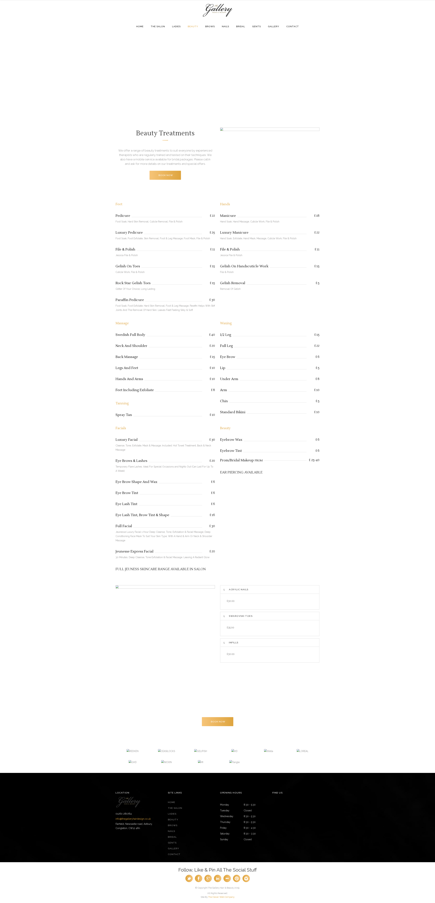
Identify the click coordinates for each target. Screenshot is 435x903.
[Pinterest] (236, 881)
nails (171, 831)
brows (172, 825)
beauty (173, 819)
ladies (172, 814)
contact (174, 854)
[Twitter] (189, 881)
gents (172, 842)
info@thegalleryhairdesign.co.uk (133, 818)
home (171, 802)
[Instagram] (246, 881)
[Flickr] (227, 881)
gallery (173, 848)
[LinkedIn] (217, 881)
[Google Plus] (208, 881)
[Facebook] (198, 881)
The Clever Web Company (221, 897)
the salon (175, 808)
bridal (172, 837)
